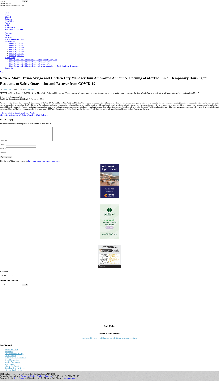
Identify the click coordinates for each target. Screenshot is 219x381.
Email (3, 149)
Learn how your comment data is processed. (44, 161)
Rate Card (8, 37)
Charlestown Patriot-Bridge (14, 354)
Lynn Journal (9, 364)
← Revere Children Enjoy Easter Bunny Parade (17, 113)
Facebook (8, 33)
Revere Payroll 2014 (16, 45)
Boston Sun (9, 352)
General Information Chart (14, 39)
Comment (4, 140)
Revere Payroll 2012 (16, 49)
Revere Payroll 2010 (16, 54)
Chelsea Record (10, 356)
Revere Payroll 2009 (16, 56)
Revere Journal (5, 3)
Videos (7, 23)
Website (3, 153)
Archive (7, 25)
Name (3, 144)
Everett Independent (12, 360)
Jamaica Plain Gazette (12, 362)
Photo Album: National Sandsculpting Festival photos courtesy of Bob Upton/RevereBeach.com (43, 66)
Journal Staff (6, 89)
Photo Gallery (10, 58)
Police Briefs (9, 21)
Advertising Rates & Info (14, 29)
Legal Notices (10, 27)
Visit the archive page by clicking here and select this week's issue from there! (109, 338)
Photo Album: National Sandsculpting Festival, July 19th (29, 64)
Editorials (8, 17)
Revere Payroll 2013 (16, 47)
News (7, 13)
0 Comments (29, 89)
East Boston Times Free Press (15, 358)
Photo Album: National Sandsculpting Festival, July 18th (29, 62)
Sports (7, 15)
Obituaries (8, 19)
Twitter (7, 35)
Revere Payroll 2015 (16, 43)
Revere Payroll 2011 (16, 52)
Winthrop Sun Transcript (13, 370)
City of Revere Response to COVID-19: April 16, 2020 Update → (24, 115)
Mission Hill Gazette (12, 366)
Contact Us (9, 68)
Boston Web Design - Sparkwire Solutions (36, 376)
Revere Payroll (10, 41)
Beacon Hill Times (11, 350)
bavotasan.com (69, 378)
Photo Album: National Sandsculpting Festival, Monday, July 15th (33, 60)
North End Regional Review (15, 368)
